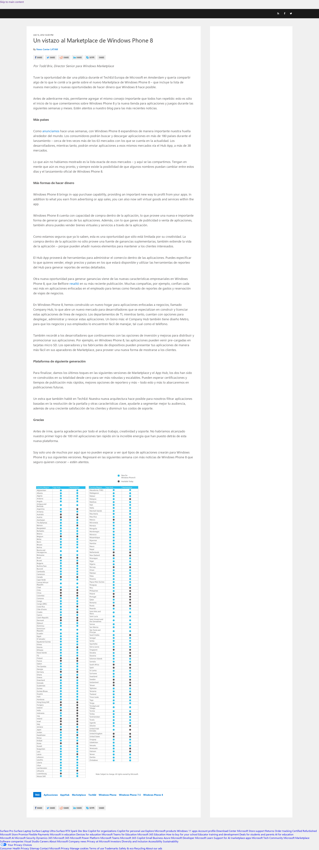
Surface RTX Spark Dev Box (71, 831)
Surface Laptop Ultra (43, 831)
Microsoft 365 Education (151, 834)
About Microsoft (58, 841)
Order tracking (283, 831)
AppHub (64, 794)
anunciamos (50, 131)
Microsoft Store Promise (14, 834)
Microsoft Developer (182, 838)
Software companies (11, 841)
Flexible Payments (39, 834)
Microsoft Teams (109, 838)
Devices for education (88, 834)
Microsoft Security (25, 838)
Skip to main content (12, 1)
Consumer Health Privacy (14, 848)
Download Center (226, 831)
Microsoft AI (7, 838)
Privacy (65, 848)
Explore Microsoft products (160, 831)
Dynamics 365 (44, 838)
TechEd (92, 794)
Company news (77, 841)
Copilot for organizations (102, 831)
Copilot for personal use (131, 831)
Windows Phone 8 (153, 794)
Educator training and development (218, 834)
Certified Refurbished (304, 831)
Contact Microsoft (50, 848)
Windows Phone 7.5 (130, 794)
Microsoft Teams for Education (119, 834)
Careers (44, 841)
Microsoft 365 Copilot (132, 838)
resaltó (74, 283)
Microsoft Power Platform (85, 838)
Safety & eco (126, 848)
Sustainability (170, 841)
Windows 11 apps (187, 831)
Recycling (139, 848)
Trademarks (111, 848)
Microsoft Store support (251, 831)
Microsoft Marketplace (296, 838)
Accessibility (155, 841)
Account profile (207, 831)
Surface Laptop (22, 831)
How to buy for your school (182, 834)
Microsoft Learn (204, 838)
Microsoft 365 (61, 838)
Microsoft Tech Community (267, 838)
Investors (115, 841)
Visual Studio (31, 841)
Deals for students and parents (256, 834)
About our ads (154, 848)
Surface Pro (6, 831)
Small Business (154, 838)
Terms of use (96, 848)
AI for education (284, 834)
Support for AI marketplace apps (232, 838)
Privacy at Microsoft (98, 841)
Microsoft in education (63, 834)
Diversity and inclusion (135, 841)
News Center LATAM (47, 49)
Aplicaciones (51, 794)
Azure (167, 838)
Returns (269, 831)
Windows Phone (107, 794)
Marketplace (79, 794)
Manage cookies (79, 848)
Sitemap (34, 848)
